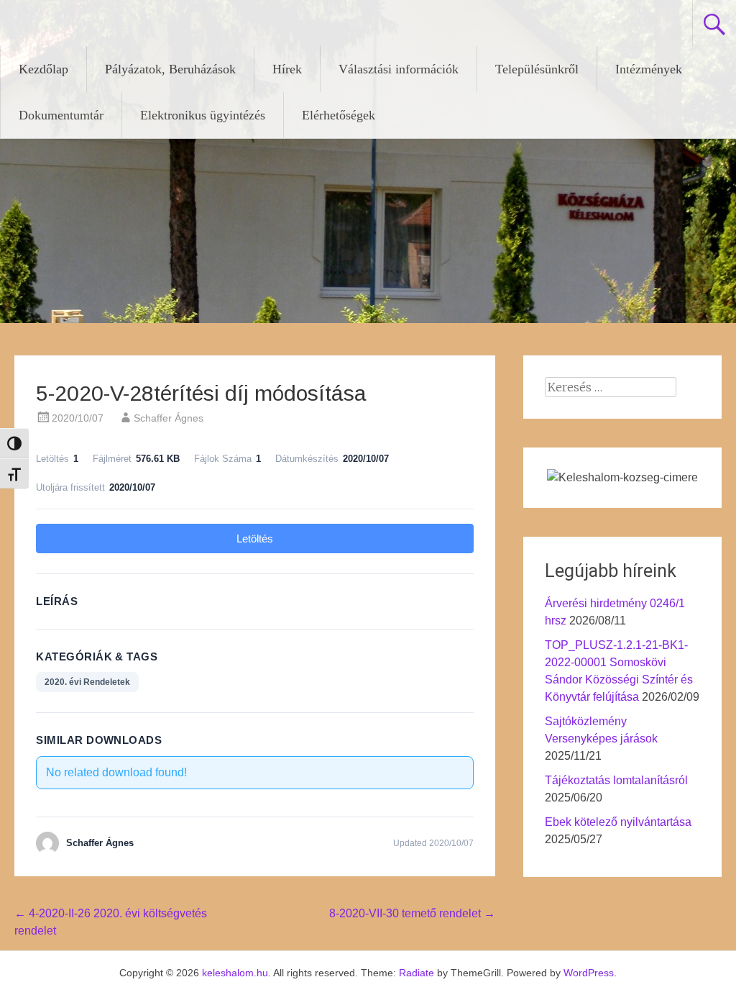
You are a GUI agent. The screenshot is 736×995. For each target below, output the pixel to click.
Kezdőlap (43, 69)
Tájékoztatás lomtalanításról (616, 780)
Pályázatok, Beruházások (170, 69)
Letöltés (254, 538)
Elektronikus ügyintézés (202, 115)
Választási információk (399, 69)
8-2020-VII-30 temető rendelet (412, 913)
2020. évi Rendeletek (87, 682)
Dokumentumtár (61, 115)
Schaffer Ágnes (168, 418)
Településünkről (537, 69)
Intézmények (648, 69)
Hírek (287, 69)
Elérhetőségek (338, 115)
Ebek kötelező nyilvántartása (618, 822)
